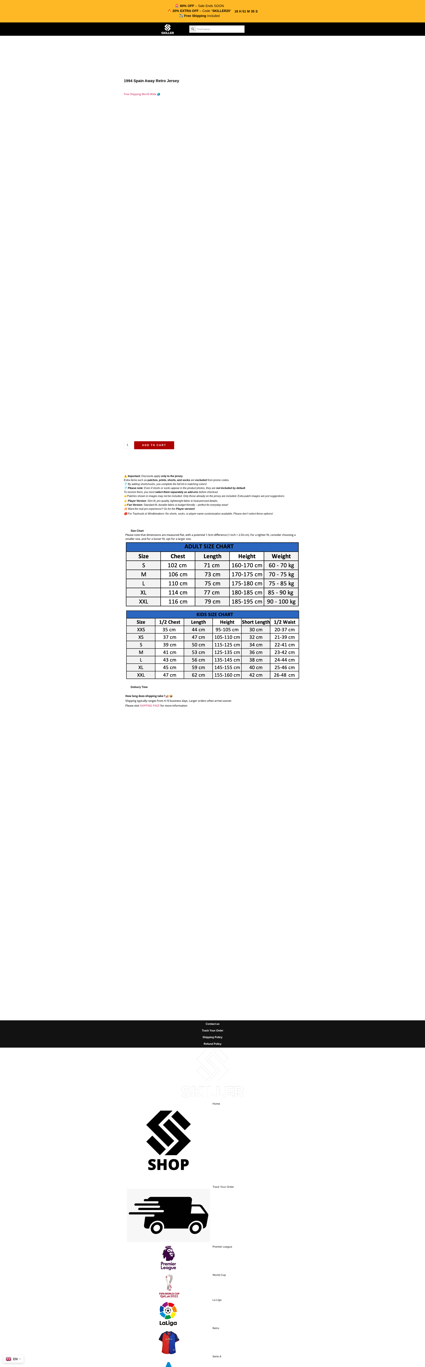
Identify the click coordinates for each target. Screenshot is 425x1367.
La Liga (216, 1299)
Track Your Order (223, 1186)
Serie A (216, 1356)
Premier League (222, 1246)
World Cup (219, 1275)
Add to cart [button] (172, 806)
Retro (215, 1328)
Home (216, 1103)
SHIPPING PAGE (150, 705)
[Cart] (272, 28)
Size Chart (137, 530)
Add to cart (154, 445)
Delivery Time (139, 687)
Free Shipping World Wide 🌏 (142, 94)
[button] (212, 531)
